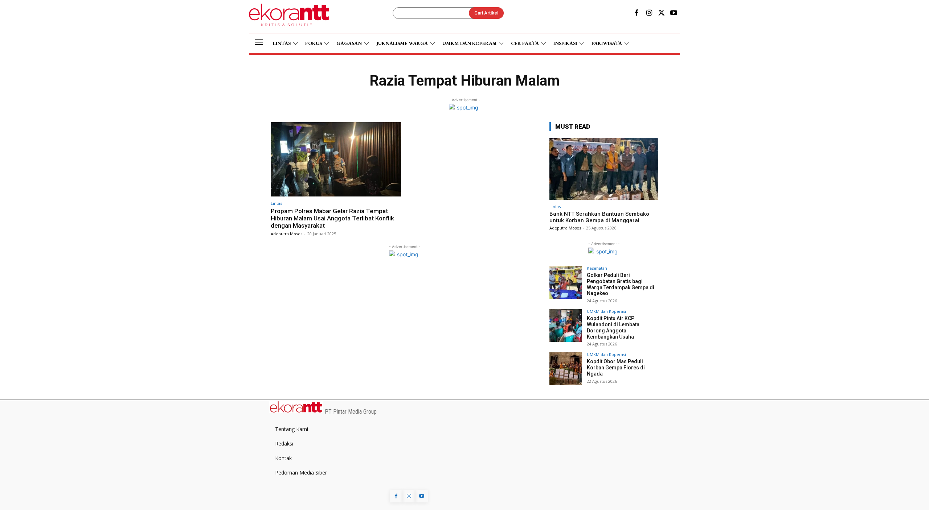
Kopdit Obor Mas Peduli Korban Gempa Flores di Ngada (616, 368)
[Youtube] (674, 13)
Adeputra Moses (286, 233)
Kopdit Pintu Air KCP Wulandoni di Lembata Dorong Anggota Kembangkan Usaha (613, 327)
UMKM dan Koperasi (606, 311)
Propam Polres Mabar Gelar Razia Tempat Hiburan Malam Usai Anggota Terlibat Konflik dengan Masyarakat (332, 218)
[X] (661, 13)
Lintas (276, 203)
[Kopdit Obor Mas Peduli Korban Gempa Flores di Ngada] (565, 368)
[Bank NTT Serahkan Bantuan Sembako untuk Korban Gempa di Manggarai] (603, 169)
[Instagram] (649, 13)
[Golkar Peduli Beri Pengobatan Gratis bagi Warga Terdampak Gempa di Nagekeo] (565, 282)
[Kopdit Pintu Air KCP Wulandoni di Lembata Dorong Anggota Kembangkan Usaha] (565, 325)
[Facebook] (636, 13)
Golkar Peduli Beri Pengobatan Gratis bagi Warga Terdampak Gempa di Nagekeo (620, 284)
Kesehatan (597, 268)
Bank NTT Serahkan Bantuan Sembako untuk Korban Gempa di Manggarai (599, 217)
